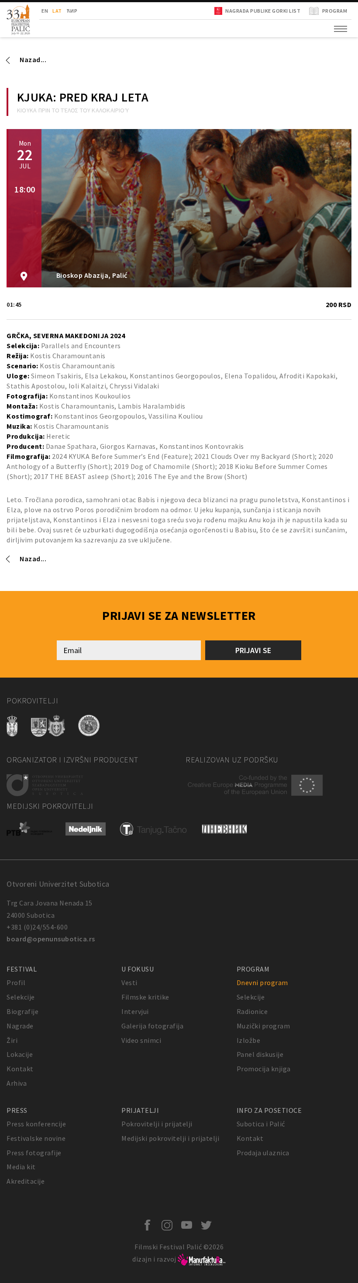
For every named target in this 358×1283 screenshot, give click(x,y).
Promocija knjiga (264, 1068)
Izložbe (249, 1040)
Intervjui (135, 1011)
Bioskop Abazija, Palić (91, 275)
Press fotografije (34, 1152)
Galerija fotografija (152, 1025)
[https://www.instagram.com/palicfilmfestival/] (169, 1225)
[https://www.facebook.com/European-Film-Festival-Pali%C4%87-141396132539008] (149, 1225)
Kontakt (20, 1068)
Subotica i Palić (261, 1123)
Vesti (129, 982)
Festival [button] (22, 969)
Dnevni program (262, 982)
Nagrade (20, 1025)
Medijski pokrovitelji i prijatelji (170, 1138)
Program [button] (253, 969)
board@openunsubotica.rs (51, 938)
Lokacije (20, 1054)
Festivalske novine (36, 1138)
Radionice (252, 1011)
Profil (16, 982)
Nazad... (33, 59)
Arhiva (17, 1083)
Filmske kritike (145, 997)
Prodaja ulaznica (263, 1152)
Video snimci (141, 1040)
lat (57, 10)
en (44, 10)
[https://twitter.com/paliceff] (208, 1225)
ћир (72, 10)
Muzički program (263, 1025)
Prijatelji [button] (140, 1110)
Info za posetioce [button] (269, 1110)
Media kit (21, 1166)
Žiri (12, 1040)
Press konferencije (36, 1123)
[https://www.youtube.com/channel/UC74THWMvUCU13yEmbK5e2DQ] (189, 1225)
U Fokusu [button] (137, 969)
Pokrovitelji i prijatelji (157, 1123)
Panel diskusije (260, 1054)
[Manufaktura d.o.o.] (202, 1259)
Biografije (22, 1011)
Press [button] (17, 1110)
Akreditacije (26, 1181)
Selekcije (21, 997)
